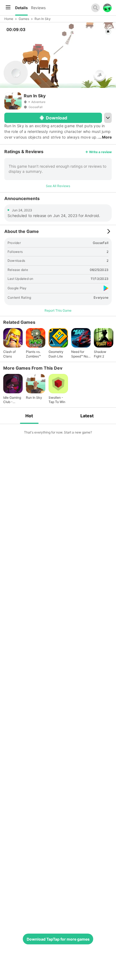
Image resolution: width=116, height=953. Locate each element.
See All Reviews (58, 186)
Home (8, 19)
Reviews (38, 7)
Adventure (38, 102)
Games (24, 19)
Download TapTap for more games (58, 939)
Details (21, 7)
